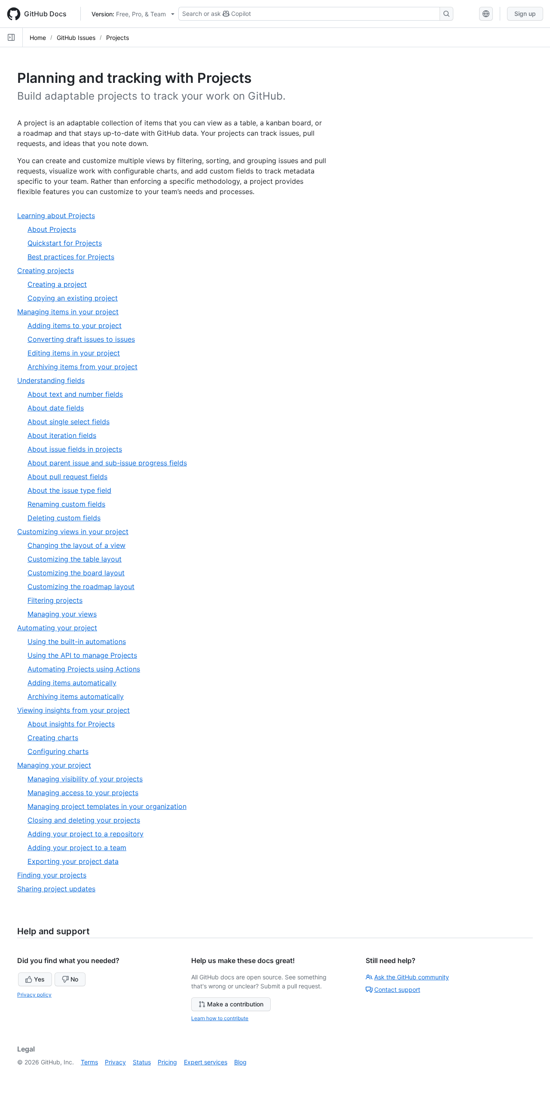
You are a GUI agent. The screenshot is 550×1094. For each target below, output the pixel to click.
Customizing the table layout (75, 559)
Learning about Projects (59, 216)
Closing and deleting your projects (84, 820)
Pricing (167, 1062)
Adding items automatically (72, 682)
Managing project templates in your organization (107, 806)
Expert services (205, 1062)
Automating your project (60, 628)
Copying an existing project (73, 298)
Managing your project (57, 765)
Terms (89, 1062)
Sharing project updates (59, 889)
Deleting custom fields (64, 518)
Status (142, 1062)
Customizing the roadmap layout (81, 586)
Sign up (525, 13)
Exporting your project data (73, 861)
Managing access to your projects (83, 792)
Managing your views (62, 614)
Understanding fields (54, 381)
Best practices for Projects (71, 256)
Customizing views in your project (76, 532)
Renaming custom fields (66, 504)
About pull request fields (67, 476)
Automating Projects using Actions (84, 669)
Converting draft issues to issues (81, 339)
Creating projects (49, 271)
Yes (39, 979)
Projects (117, 37)
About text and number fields (75, 394)
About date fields (56, 408)
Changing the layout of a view (76, 545)
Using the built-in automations (77, 641)
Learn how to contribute (219, 1018)
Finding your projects (55, 875)
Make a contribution (235, 1004)
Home (38, 37)
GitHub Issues (76, 37)
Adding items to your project (75, 325)
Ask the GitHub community (411, 977)
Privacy (115, 1062)
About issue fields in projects (75, 449)
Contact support (397, 989)
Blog (240, 1062)
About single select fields (69, 421)
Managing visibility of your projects (85, 779)
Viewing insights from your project (77, 710)
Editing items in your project (74, 353)
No (74, 979)
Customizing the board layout (76, 572)
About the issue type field (69, 490)
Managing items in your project (71, 312)
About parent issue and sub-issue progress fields (107, 463)
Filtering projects (55, 600)
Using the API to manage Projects (82, 655)
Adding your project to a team (77, 847)
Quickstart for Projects (65, 243)
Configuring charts (58, 751)
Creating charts (53, 737)
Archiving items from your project (83, 366)
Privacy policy (34, 994)
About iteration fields (62, 435)
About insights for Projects (71, 724)
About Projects (52, 229)
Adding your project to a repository (86, 834)
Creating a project (57, 284)
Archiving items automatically (76, 696)
